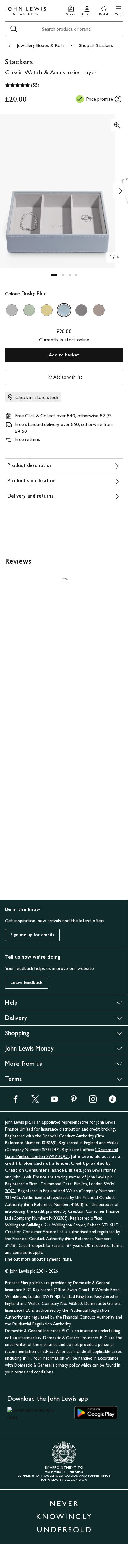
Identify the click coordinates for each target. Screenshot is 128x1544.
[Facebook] (15, 1101)
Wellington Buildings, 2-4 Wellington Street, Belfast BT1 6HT (62, 1225)
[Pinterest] (73, 1101)
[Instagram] (93, 1101)
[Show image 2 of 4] (120, 190)
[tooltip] (118, 99)
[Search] (13, 28)
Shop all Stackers (96, 45)
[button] (118, 9)
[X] (35, 1101)
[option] (12, 310)
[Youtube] (54, 1101)
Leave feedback (26, 982)
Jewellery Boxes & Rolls (41, 45)
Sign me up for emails (32, 934)
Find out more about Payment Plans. (38, 1259)
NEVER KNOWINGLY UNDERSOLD (64, 1516)
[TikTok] (112, 1101)
